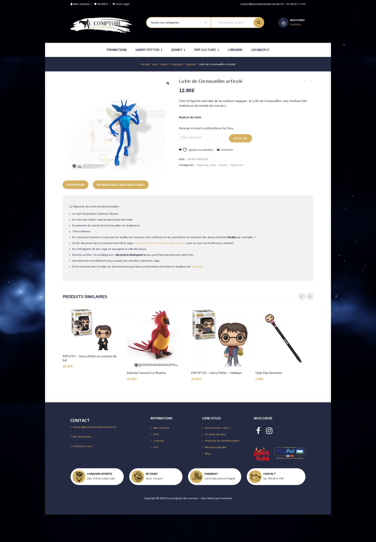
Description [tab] (75, 184)
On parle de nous (215, 434)
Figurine (191, 64)
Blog (208, 453)
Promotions (117, 50)
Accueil (145, 64)
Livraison (158, 440)
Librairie (235, 50)
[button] (168, 83)
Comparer (227, 149)
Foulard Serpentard (306, 81)
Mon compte (81, 3)
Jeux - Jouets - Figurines (167, 64)
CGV (156, 447)
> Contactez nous (81, 446)
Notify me (240, 138)
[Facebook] (258, 431)
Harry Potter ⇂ (149, 50)
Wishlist (103, 3)
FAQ (155, 434)
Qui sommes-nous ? (218, 427)
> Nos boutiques (80, 436)
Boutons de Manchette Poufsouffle (311, 81)
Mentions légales (216, 447)
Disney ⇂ (178, 50)
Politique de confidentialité (222, 440)
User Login (122, 3)
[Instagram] (269, 431)
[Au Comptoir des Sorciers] (101, 25)
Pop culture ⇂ (207, 50)
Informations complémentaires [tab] (121, 184)
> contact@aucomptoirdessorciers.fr (93, 427)
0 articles (295, 24)
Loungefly (260, 50)
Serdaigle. (197, 266)
